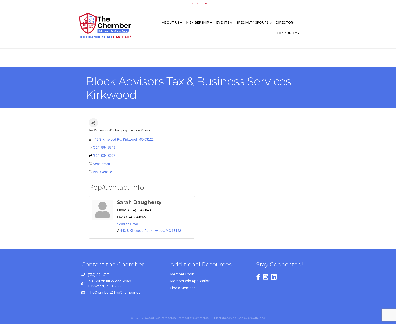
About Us (170, 22)
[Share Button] (93, 122)
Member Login (198, 3)
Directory (285, 22)
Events (222, 22)
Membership (197, 22)
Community (286, 33)
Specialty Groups (252, 22)
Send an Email (128, 224)
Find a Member (182, 288)
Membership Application (190, 281)
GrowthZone (256, 317)
